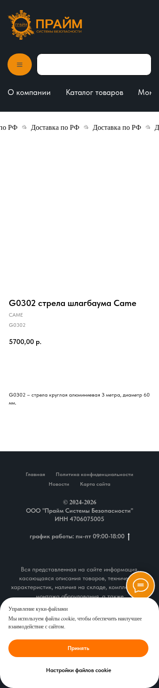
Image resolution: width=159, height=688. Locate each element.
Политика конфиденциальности (94, 474)
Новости (59, 484)
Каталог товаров (94, 92)
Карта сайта (95, 484)
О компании (29, 92)
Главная (35, 474)
